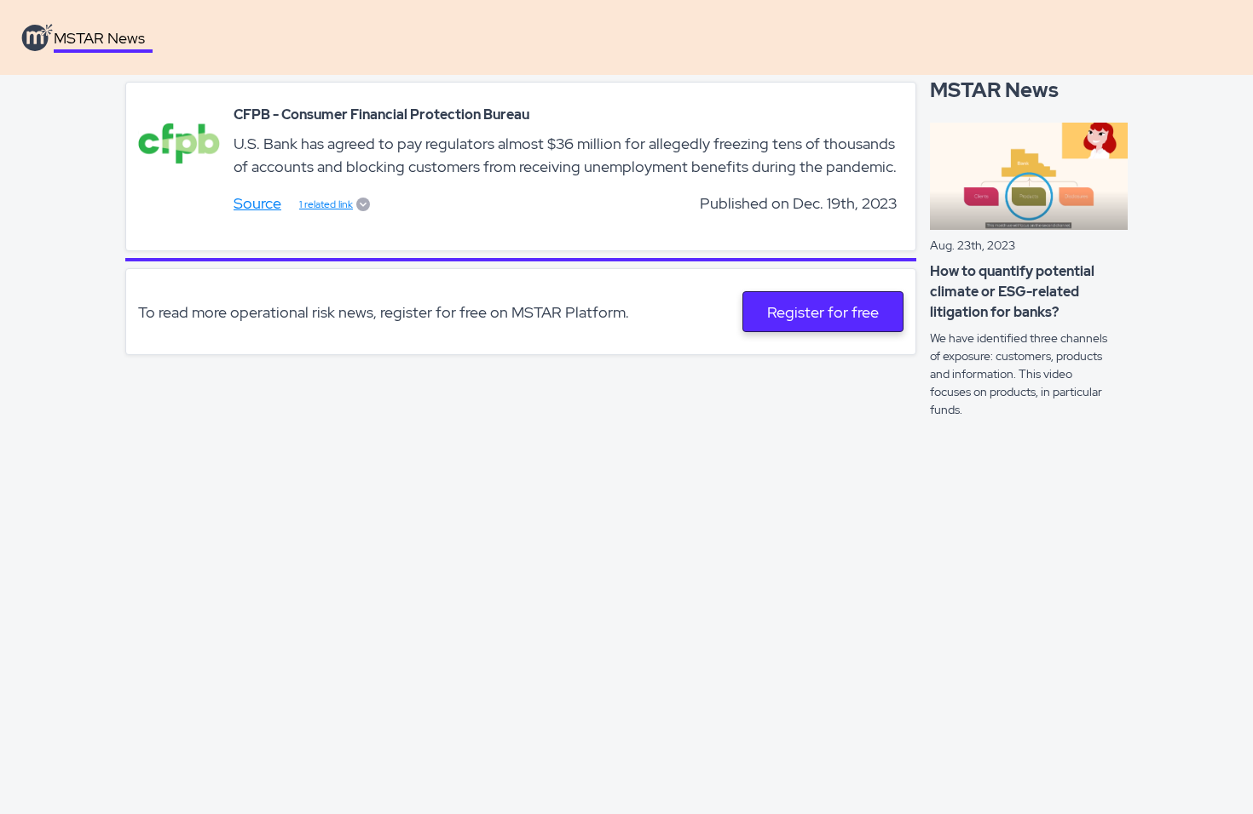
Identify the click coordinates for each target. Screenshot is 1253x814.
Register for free (823, 312)
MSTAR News (99, 38)
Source (257, 203)
